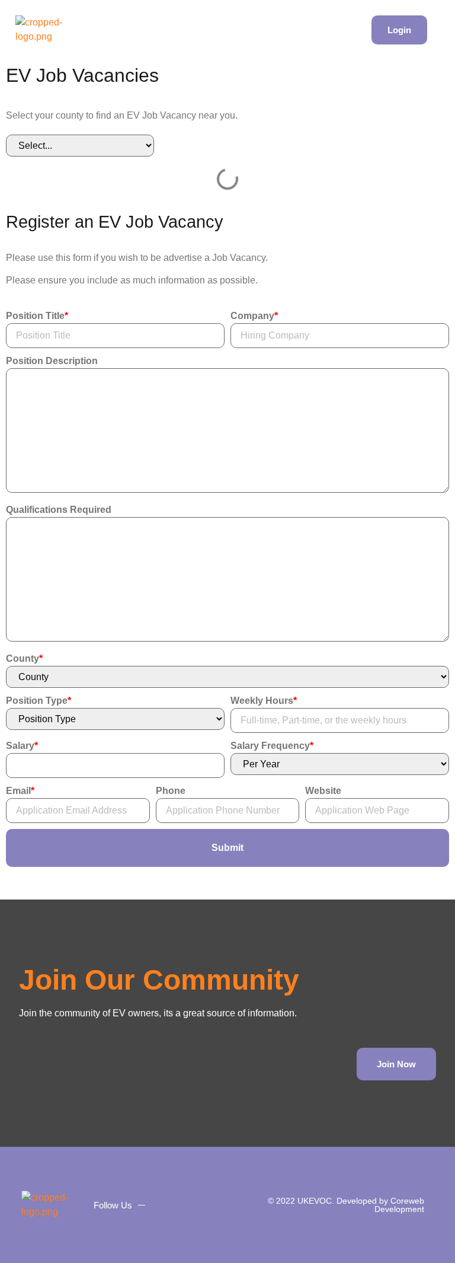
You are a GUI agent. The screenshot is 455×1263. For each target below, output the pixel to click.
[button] (356, 30)
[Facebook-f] (166, 1204)
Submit (227, 848)
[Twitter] (189, 1204)
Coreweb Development (399, 1205)
